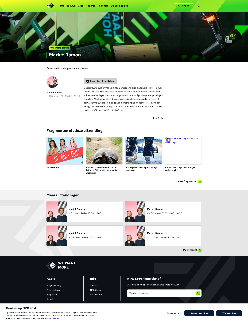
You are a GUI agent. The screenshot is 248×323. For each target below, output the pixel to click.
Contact (94, 286)
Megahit (90, 6)
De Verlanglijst (119, 6)
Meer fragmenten (187, 181)
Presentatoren (53, 290)
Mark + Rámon (54, 93)
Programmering (54, 286)
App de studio (96, 294)
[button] (199, 5)
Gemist (50, 299)
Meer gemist (190, 250)
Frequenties (52, 294)
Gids (80, 6)
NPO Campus (182, 6)
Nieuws (71, 6)
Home (61, 6)
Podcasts (103, 6)
